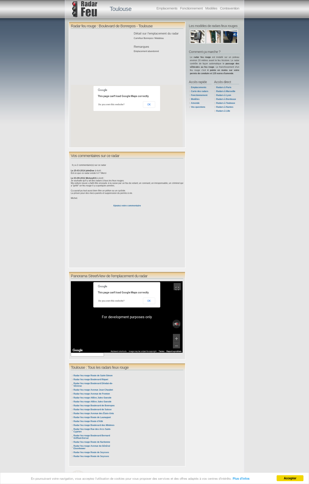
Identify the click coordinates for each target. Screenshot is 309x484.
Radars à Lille (223, 111)
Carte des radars (199, 91)
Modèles (211, 8)
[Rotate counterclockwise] (173, 324)
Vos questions (198, 107)
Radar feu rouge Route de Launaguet (92, 417)
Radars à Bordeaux (226, 99)
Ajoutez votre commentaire (127, 205)
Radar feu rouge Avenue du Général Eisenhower (91, 447)
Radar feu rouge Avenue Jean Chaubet (93, 390)
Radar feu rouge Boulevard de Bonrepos (94, 405)
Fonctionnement (191, 8)
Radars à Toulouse (225, 103)
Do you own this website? (111, 104)
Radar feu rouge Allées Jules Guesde (92, 397)
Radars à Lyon (223, 95)
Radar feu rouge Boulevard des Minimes (93, 425)
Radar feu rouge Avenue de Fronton (91, 394)
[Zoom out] (176, 344)
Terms (161, 351)
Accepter (290, 478)
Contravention (229, 8)
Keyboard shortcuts (119, 351)
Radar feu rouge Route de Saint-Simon (92, 375)
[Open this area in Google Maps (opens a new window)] (78, 350)
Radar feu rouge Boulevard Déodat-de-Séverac (93, 384)
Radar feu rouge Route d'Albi (88, 421)
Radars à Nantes (224, 107)
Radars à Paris (223, 87)
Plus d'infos (241, 478)
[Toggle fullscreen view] (177, 286)
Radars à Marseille (225, 91)
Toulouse (120, 9)
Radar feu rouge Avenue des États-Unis (93, 413)
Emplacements (166, 8)
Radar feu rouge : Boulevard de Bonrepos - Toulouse (112, 26)
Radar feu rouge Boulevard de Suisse (92, 409)
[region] (127, 317)
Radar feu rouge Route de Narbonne (91, 442)
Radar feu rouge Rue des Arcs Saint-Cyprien (92, 430)
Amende (195, 103)
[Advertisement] (101, 57)
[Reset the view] (176, 324)
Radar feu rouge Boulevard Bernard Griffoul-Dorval (91, 436)
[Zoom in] (176, 337)
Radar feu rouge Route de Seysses (91, 452)
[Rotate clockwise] (179, 324)
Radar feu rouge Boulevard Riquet (90, 379)
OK (149, 104)
